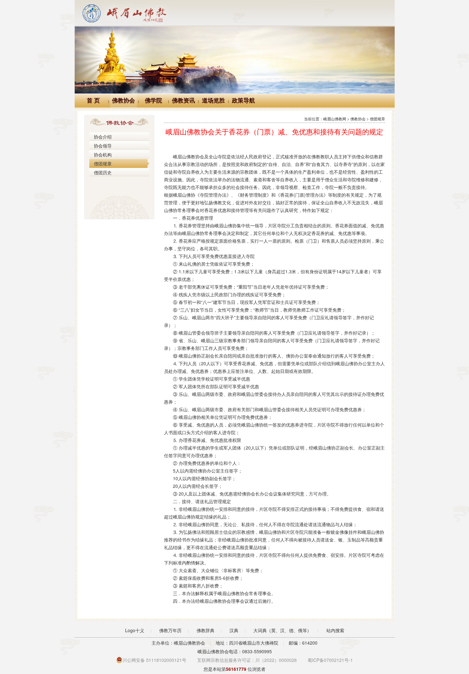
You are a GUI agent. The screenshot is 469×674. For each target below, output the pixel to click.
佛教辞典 (205, 630)
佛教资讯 (183, 100)
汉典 (233, 630)
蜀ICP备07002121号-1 (330, 660)
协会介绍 (103, 136)
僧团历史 (103, 172)
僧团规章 (103, 163)
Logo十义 (134, 630)
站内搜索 (335, 630)
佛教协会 (123, 100)
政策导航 (243, 100)
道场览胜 (213, 100)
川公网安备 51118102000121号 (154, 660)
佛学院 (153, 100)
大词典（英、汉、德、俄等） (282, 630)
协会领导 (103, 145)
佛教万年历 (170, 630)
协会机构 (103, 154)
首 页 (93, 100)
